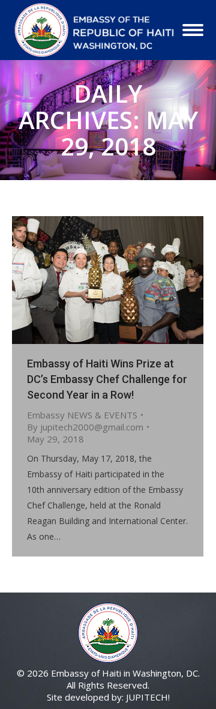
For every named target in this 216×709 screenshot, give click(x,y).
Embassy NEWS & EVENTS (82, 415)
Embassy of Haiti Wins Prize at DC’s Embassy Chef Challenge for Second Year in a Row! (107, 379)
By (85, 427)
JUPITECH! (148, 697)
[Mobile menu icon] (193, 30)
